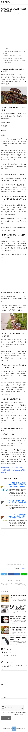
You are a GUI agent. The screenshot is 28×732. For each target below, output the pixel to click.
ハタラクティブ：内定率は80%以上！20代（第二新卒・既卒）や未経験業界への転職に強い (17, 516)
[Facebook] (11, 574)
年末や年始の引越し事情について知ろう (13, 55)
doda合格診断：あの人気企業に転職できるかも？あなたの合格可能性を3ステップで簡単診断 (17, 484)
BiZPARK (24, 568)
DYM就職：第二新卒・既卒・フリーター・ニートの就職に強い (17, 501)
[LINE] (24, 574)
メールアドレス (5, 691)
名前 (2, 684)
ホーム (2, 6)
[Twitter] (4, 574)
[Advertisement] (14, 31)
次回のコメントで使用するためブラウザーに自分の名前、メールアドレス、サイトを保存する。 (14, 713)
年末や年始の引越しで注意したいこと (12, 58)
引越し (21, 13)
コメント (3, 669)
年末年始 (18, 13)
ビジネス (8, 6)
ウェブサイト (4, 697)
